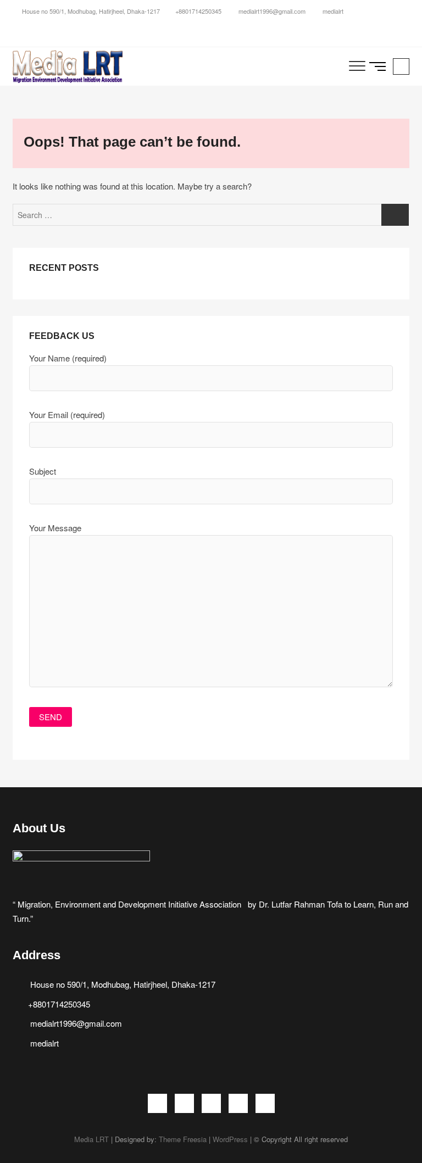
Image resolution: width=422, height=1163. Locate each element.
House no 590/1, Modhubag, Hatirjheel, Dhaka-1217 (90, 11)
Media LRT (91, 1139)
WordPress (230, 1139)
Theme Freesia (183, 1139)
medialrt (332, 11)
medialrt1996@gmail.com (271, 11)
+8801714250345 (198, 11)
